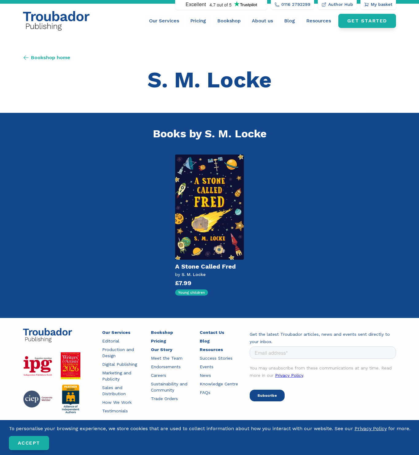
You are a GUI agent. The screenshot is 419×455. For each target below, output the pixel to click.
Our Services (164, 21)
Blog (289, 21)
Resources (318, 21)
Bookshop (229, 21)
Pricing (198, 21)
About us (262, 21)
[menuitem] (164, 21)
